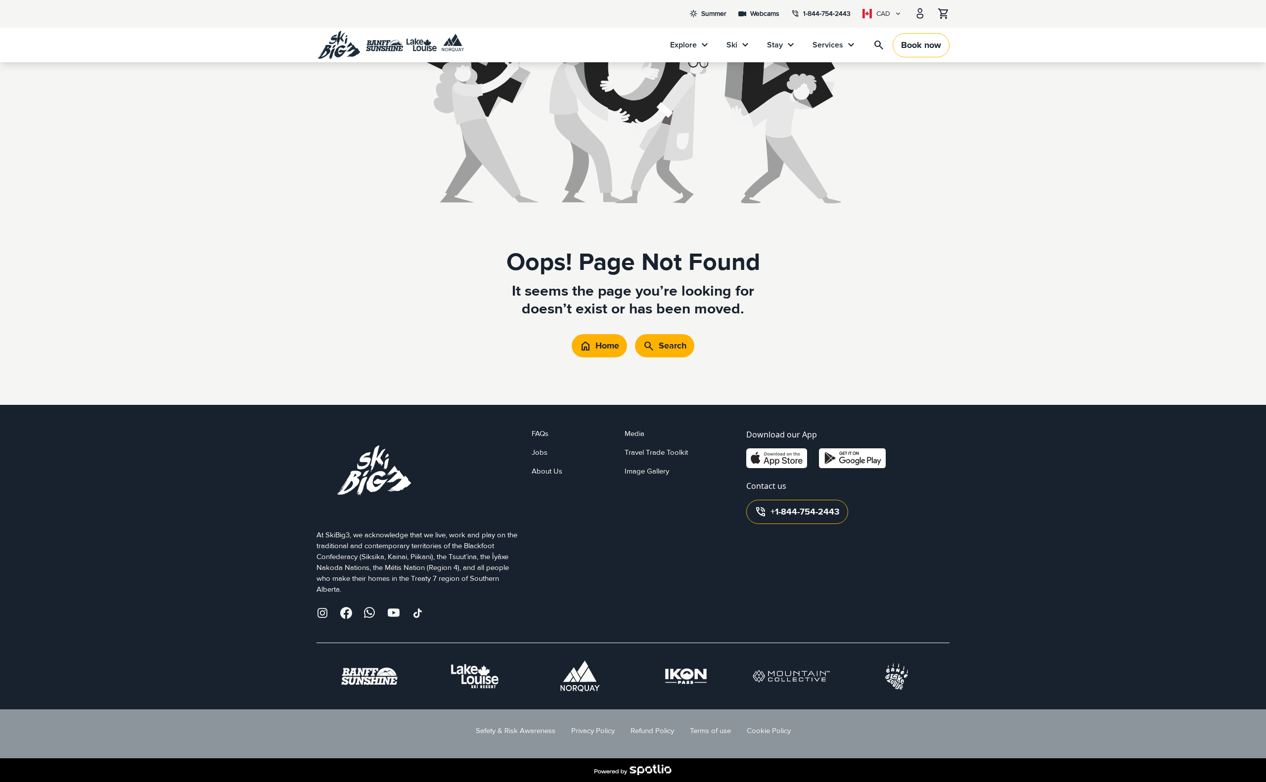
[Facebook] (346, 613)
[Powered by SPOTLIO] (632, 770)
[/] (390, 45)
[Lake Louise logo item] (474, 676)
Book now (921, 45)
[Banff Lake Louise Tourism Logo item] (896, 676)
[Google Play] (852, 458)
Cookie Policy (769, 731)
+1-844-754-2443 (797, 512)
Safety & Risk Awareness (515, 731)
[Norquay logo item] (580, 676)
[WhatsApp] (370, 613)
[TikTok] (417, 613)
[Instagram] (322, 613)
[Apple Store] (776, 458)
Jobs (539, 452)
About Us (547, 471)
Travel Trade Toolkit (656, 452)
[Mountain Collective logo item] (791, 676)
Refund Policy (652, 731)
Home (599, 346)
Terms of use (710, 731)
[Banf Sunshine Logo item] (369, 676)
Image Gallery (647, 471)
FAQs (540, 433)
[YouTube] (394, 613)
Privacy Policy (593, 731)
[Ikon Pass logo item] (685, 676)
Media (634, 433)
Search (664, 346)
